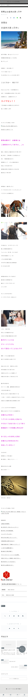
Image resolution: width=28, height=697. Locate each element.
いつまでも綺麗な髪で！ (7, 547)
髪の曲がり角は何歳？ (7, 551)
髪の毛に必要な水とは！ (7, 565)
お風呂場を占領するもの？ (8, 541)
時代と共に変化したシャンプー (9, 537)
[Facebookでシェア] (11, 18)
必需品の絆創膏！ (5, 523)
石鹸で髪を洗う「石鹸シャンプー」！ (10, 544)
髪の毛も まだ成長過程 (7, 530)
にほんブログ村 (5, 513)
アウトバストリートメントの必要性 (10, 554)
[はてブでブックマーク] (14, 18)
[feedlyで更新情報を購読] (14, 628)
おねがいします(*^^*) (7, 129)
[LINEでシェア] (17, 18)
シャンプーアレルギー (6, 534)
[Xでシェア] (7, 18)
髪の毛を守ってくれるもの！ (8, 561)
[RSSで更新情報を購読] (18, 628)
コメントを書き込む (14, 678)
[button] (20, 18)
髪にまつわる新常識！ (14, 1)
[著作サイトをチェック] (9, 628)
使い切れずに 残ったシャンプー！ (10, 527)
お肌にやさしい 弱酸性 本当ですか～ (11, 558)
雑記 (4, 605)
